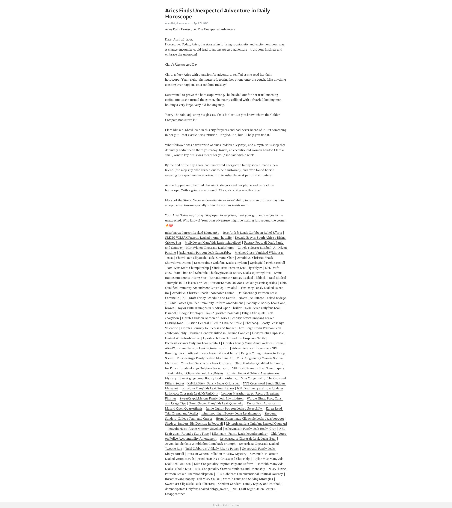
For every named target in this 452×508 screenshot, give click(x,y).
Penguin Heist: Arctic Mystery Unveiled (195, 429)
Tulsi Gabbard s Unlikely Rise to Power (212, 449)
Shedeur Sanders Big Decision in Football (194, 423)
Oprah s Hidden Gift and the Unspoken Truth (234, 338)
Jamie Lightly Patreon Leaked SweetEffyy (234, 408)
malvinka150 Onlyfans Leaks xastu (205, 368)
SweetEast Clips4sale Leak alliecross (190, 484)
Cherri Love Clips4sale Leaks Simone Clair (205, 258)
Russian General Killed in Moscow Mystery (216, 454)
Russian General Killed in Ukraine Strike (214, 323)
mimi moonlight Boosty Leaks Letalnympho (231, 413)
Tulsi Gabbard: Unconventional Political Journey (249, 474)
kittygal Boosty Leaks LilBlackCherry (213, 353)
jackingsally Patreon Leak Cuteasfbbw (205, 253)
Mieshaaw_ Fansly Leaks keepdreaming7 (239, 434)
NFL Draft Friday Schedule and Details (208, 298)
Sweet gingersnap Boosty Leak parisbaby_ (208, 378)
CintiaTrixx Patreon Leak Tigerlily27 (237, 268)
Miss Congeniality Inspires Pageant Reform (223, 464)
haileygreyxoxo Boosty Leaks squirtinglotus (240, 273)
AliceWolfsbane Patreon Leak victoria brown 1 (197, 348)
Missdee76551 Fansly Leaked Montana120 (205, 358)
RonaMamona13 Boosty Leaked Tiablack (238, 278)
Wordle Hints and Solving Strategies (248, 479)
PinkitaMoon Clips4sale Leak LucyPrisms (195, 373)
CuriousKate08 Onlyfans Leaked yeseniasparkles (243, 283)
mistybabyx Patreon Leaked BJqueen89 (192, 233)
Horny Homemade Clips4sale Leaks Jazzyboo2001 (250, 419)
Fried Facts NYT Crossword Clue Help (223, 459)
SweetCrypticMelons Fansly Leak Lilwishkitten (211, 398)
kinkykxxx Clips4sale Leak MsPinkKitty (191, 393)
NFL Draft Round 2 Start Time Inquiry (258, 368)
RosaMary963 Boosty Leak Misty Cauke (192, 479)
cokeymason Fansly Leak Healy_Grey (250, 429)
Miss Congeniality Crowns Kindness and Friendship (230, 469)
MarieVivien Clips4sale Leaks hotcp (210, 248)
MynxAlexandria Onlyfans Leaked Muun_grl (256, 423)
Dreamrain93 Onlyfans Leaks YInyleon (220, 263)
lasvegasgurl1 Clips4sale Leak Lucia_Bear (248, 438)
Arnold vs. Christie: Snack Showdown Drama (203, 293)
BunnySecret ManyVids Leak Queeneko (216, 403)
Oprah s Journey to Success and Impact (208, 328)
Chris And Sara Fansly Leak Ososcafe (206, 363)
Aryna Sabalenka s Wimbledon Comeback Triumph (200, 444)
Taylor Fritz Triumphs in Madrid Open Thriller (209, 308)
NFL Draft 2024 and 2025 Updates (260, 388)
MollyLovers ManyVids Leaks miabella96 (213, 242)
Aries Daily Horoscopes (177, 23)
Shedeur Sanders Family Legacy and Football (249, 484)
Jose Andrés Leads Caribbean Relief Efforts (252, 233)
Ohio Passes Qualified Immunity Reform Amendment (206, 303)
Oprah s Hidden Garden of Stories (205, 318)
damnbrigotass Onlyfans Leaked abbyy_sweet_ (197, 489)
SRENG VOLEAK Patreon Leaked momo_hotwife (198, 238)
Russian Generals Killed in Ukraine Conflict (219, 333)
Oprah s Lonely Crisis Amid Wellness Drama (253, 343)
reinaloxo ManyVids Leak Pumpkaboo (208, 388)
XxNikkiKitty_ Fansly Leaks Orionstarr (214, 383)
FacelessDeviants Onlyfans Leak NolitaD (192, 343)
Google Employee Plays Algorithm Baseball (209, 313)
